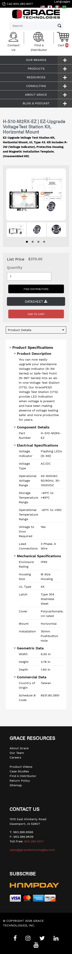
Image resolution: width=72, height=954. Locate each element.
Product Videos (21, 767)
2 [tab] (33, 242)
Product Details (19, 330)
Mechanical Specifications (39, 556)
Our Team (17, 753)
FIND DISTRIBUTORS (36, 289)
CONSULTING (36, 86)
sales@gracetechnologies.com (32, 850)
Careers (15, 757)
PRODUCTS (36, 68)
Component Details (33, 427)
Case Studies (19, 771)
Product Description (34, 353)
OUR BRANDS (36, 60)
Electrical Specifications (37, 445)
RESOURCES (36, 77)
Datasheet (34, 301)
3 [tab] (38, 242)
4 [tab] (44, 242)
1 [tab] (27, 242)
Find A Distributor (23, 776)
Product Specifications (32, 347)
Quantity (14, 267)
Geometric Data (30, 648)
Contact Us (13, 47)
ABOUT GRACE (36, 94)
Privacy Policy (13, 930)
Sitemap (16, 785)
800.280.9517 (23, 4)
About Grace (19, 748)
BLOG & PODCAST (36, 103)
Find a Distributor (39, 47)
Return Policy (20, 780)
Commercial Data (31, 677)
